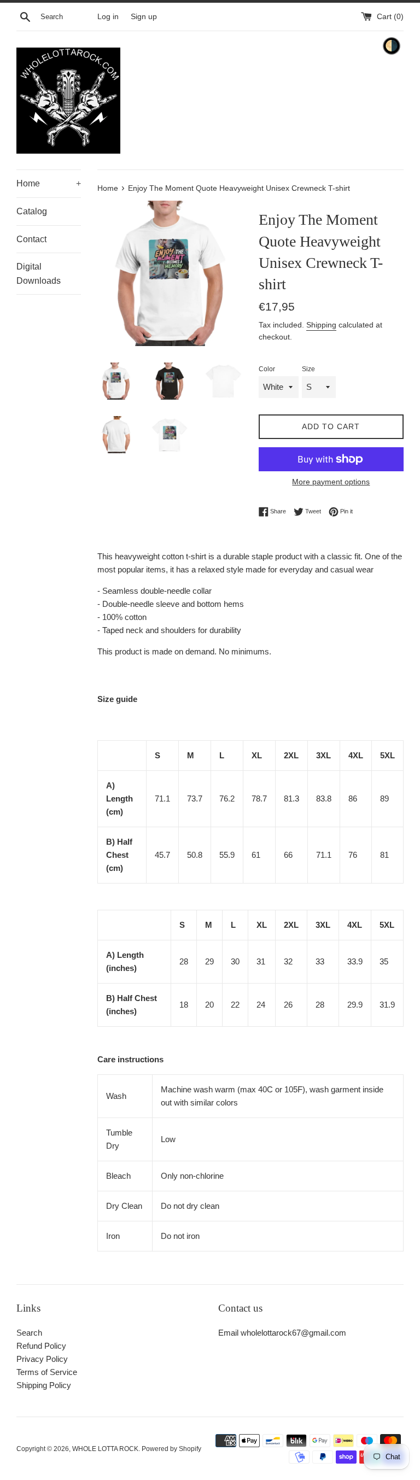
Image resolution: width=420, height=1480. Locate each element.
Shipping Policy (43, 1385)
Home (48, 183)
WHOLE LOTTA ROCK (105, 1449)
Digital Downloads (38, 273)
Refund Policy (41, 1345)
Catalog (31, 211)
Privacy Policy (42, 1359)
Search (29, 1332)
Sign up (144, 17)
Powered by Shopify (171, 1449)
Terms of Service (46, 1372)
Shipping (321, 324)
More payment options (331, 481)
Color (267, 369)
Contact (31, 239)
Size (308, 369)
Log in (108, 17)
